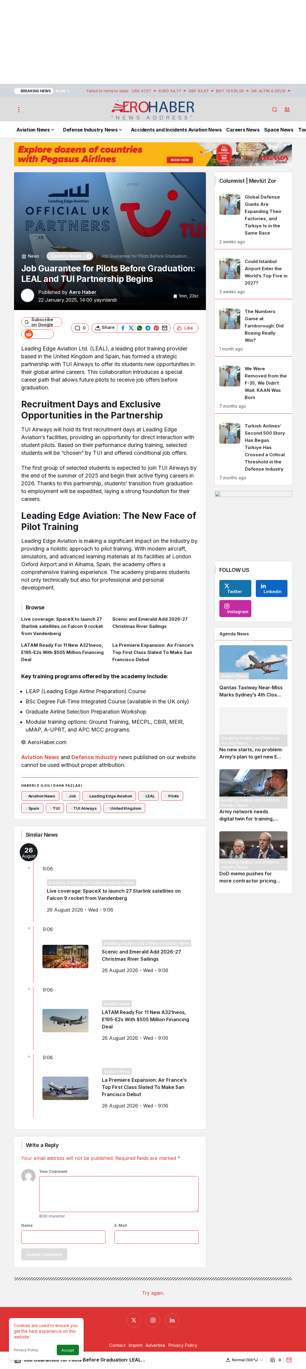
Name (27, 1225)
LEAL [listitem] (148, 796)
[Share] (287, 1360)
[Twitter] (134, 1320)
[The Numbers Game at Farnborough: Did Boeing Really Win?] (253, 330)
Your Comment (53, 1171)
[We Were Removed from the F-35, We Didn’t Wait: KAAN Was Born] (253, 387)
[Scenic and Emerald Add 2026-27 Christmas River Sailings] (155, 626)
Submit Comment (44, 1254)
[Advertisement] (153, 42)
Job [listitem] (71, 796)
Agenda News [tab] (234, 633)
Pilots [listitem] (172, 796)
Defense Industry (94, 757)
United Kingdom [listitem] (124, 808)
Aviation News (40, 757)
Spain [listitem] (32, 808)
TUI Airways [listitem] (84, 808)
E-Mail (120, 1225)
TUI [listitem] (55, 808)
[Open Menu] (19, 109)
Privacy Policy (26, 1350)
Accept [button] (68, 1350)
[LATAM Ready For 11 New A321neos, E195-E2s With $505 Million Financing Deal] (64, 653)
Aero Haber (83, 292)
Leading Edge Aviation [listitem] (109, 796)
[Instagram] (153, 1320)
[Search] (274, 109)
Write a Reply (42, 1145)
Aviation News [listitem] (40, 796)
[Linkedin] (172, 1320)
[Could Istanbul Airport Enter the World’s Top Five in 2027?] (253, 276)
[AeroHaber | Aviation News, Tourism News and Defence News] (153, 109)
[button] (287, 109)
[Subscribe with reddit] (37, 334)
